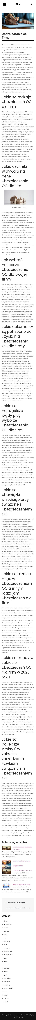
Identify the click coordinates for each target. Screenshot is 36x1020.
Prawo (5, 961)
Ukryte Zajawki (8, 988)
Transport (7, 982)
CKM (17, 4)
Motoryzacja (7, 948)
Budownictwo (8, 924)
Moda (5, 945)
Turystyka (7, 985)
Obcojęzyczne (8, 955)
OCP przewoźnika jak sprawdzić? (15, 903)
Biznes (5, 921)
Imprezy (6, 938)
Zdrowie (6, 1002)
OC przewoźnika (18, 866)
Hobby (6, 934)
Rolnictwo (7, 968)
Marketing (7, 941)
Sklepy (6, 971)
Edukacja (6, 931)
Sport (5, 975)
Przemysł (6, 965)
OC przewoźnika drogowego (21, 861)
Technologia (7, 978)
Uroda (5, 992)
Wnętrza (6, 998)
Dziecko (6, 928)
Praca (5, 958)
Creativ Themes (18, 1017)
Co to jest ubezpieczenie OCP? (22, 870)
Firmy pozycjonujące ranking (21, 884)
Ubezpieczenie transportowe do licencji (18, 908)
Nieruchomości (8, 951)
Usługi (5, 995)
